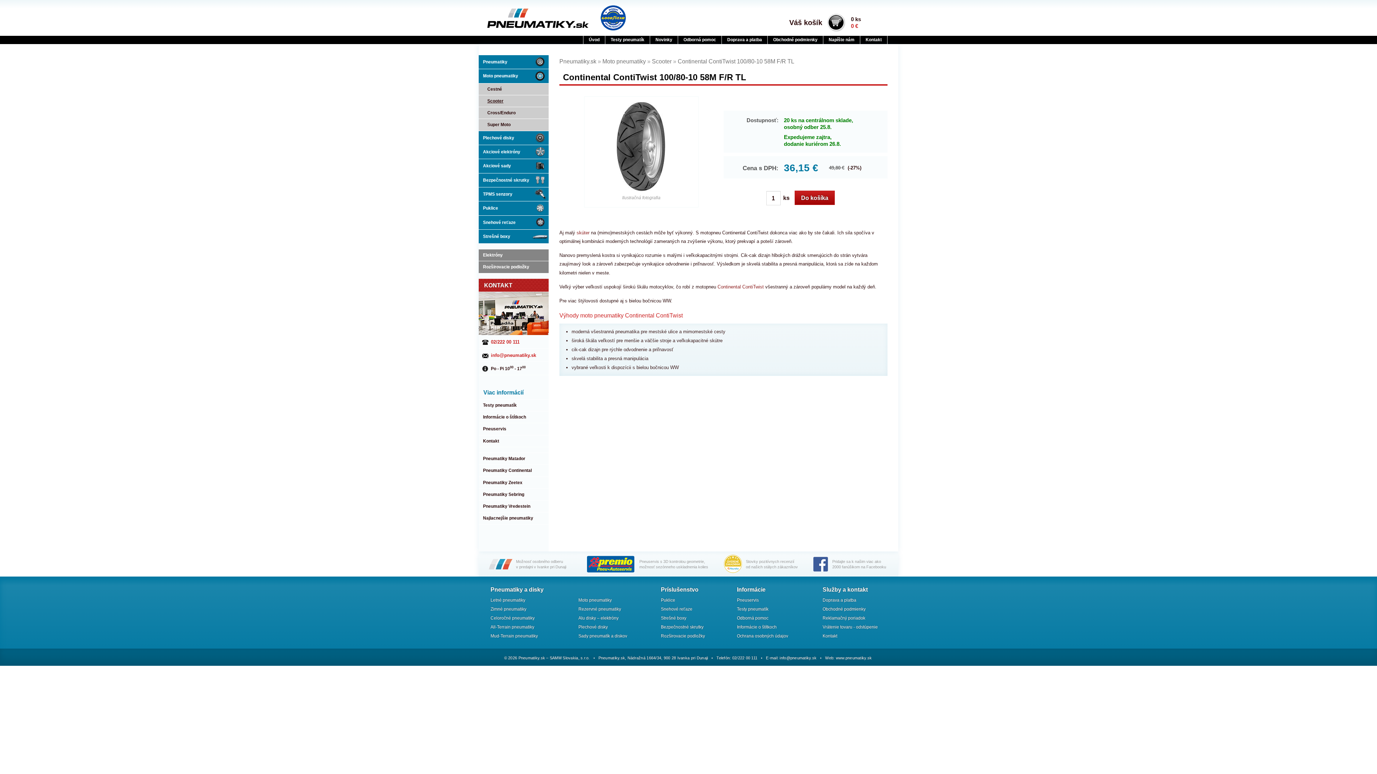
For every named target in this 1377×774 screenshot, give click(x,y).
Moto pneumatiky (500, 75)
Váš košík (805, 23)
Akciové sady (497, 165)
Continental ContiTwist (741, 287)
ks (786, 198)
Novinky (664, 39)
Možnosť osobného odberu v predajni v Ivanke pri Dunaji (541, 564)
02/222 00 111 (505, 342)
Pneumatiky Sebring (503, 494)
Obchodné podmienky (795, 39)
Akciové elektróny (501, 151)
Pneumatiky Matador (504, 458)
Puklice (490, 208)
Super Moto (499, 124)
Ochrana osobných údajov (762, 636)
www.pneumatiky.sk (854, 658)
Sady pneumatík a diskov (602, 636)
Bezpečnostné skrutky (506, 180)
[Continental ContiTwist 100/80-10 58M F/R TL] (641, 147)
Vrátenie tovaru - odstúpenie (850, 627)
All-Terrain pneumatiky (512, 627)
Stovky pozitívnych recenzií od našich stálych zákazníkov (772, 564)
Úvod (594, 39)
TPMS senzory (497, 194)
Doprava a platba (744, 39)
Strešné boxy (496, 236)
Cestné (494, 89)
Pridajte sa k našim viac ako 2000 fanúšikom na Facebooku (859, 564)
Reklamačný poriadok (844, 618)
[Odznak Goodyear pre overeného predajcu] (613, 17)
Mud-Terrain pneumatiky (514, 636)
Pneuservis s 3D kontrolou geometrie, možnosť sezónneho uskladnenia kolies (673, 564)
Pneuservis (494, 428)
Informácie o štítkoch (504, 417)
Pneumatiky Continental (507, 470)
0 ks (856, 22)
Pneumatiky (495, 61)
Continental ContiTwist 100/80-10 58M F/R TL (736, 61)
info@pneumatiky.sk (513, 355)
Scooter (495, 101)
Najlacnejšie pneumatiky (508, 518)
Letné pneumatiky (508, 600)
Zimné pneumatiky (508, 609)
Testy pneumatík (627, 39)
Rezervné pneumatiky (599, 609)
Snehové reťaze (499, 222)
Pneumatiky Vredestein (506, 506)
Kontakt (874, 39)
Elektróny (493, 255)
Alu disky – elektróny (598, 618)
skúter (583, 232)
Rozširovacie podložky (506, 266)
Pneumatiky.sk (522, 18)
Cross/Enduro (501, 112)
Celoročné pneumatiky (513, 618)
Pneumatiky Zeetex (502, 482)
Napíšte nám (842, 39)
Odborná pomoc (699, 39)
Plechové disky (498, 137)
